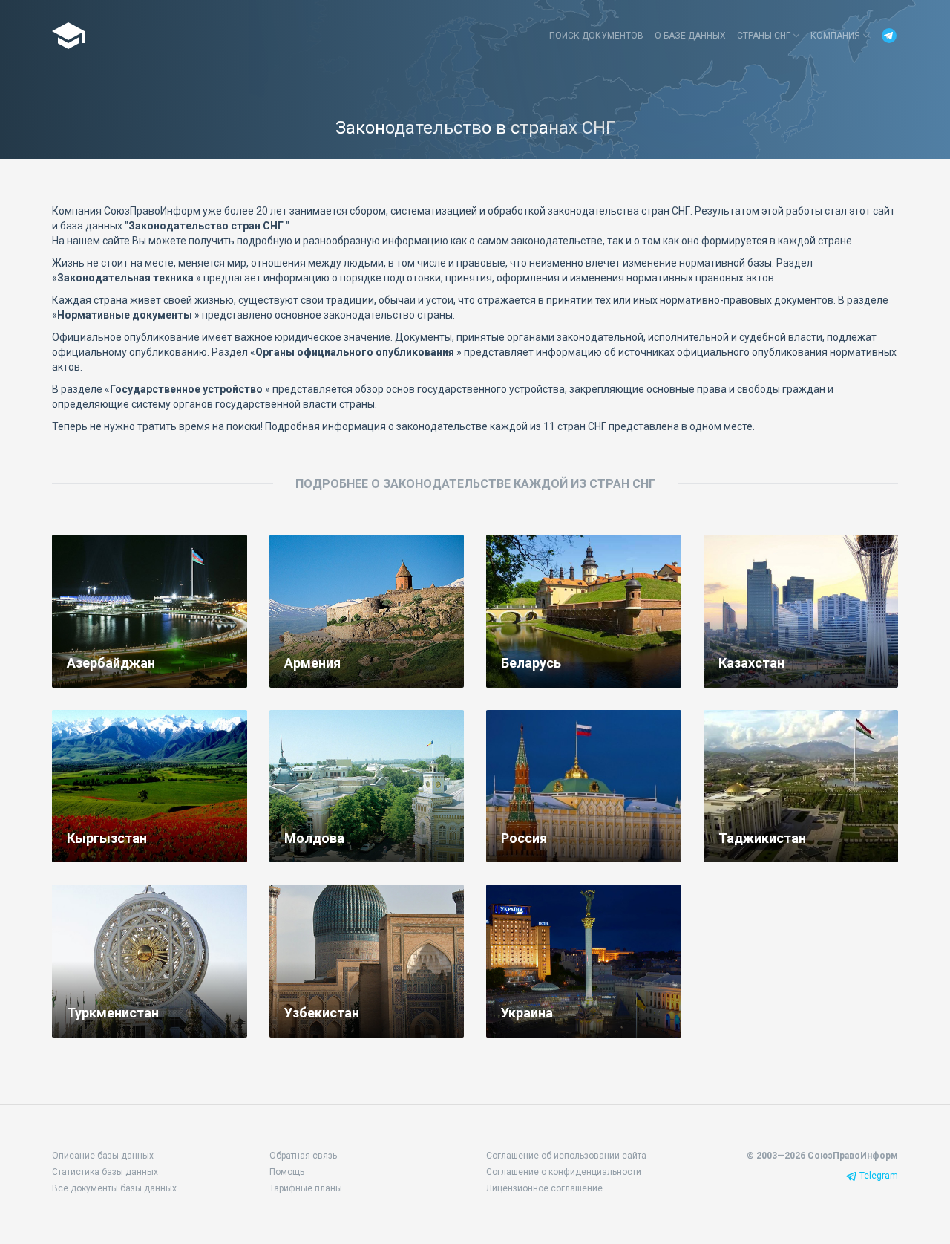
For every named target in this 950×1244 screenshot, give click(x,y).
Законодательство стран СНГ (70, 35)
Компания (836, 35)
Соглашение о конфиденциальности (563, 1172)
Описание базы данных (103, 1155)
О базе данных (690, 35)
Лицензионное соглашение (544, 1188)
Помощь (286, 1172)
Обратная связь (303, 1155)
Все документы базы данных (114, 1188)
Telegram (878, 1175)
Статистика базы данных (105, 1172)
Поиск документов (596, 35)
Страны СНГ (765, 35)
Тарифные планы (305, 1188)
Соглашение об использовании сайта (566, 1155)
